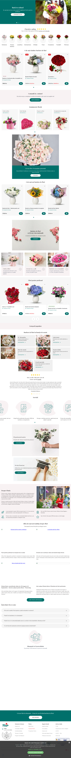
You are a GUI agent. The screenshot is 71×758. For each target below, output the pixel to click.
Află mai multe (38, 747)
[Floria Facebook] (35, 715)
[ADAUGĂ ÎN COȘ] (21, 96)
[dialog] (35, 749)
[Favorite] (65, 5)
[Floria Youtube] (39, 715)
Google (39, 365)
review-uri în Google (44, 43)
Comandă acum (39, 2)
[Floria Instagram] (31, 715)
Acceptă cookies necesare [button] (35, 752)
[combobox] (5, 5)
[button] (16, 33)
